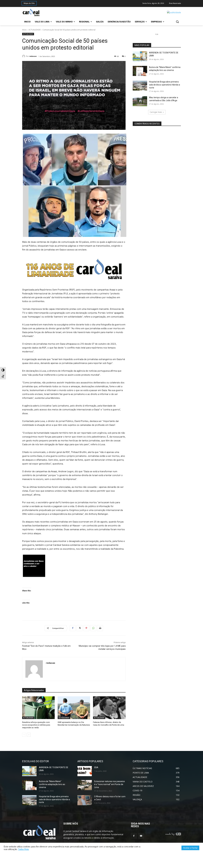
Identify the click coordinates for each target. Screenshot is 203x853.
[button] (177, 21)
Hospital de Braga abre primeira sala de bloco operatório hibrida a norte (164, 85)
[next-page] (29, 735)
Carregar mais (156, 112)
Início (24, 29)
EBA (96, 767)
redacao (33, 56)
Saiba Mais (23, 849)
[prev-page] (24, 735)
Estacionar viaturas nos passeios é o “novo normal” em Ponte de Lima (109, 784)
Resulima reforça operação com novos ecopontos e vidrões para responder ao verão (36, 725)
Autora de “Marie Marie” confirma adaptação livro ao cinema (52, 784)
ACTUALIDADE (35, 29)
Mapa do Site (29, 3)
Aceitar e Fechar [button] (190, 848)
